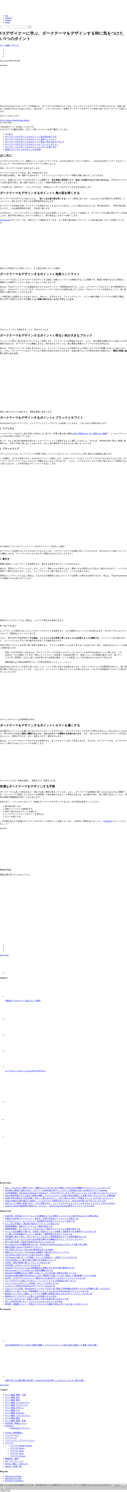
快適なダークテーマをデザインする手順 (23, 149)
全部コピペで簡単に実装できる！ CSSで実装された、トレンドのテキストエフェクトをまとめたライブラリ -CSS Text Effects (60, 1203)
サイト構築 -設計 (12, 1397)
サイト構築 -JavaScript (14, 1413)
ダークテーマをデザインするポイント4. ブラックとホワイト (32, 144)
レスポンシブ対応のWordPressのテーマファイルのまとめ (30, 1286)
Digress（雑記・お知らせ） (17, 1464)
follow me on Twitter (13, 1476)
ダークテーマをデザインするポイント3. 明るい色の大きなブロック (34, 142)
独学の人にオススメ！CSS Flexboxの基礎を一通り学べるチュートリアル (37, 1252)
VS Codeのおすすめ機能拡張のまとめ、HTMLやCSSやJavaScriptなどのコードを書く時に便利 (46, 1244)
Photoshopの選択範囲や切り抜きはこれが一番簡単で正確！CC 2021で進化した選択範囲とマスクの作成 (50, 1276)
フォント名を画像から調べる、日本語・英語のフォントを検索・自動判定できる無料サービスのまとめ (50, 1231)
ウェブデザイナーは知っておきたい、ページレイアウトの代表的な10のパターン (40, 1281)
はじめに (9, 134)
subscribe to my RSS (13, 1478)
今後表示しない (119, 1485)
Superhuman (5, 220)
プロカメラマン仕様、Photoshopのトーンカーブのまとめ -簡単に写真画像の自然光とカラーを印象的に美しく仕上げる (57, 1288)
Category (8, 18)
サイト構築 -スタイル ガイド (17, 1415)
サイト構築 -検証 (12, 1418)
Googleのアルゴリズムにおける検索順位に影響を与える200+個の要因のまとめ (39, 1268)
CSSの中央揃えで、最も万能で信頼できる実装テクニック (30, 1260)
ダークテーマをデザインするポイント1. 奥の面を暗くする (31, 137)
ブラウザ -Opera (17, 1451)
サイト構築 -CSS (12, 1410)
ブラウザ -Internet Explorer (21, 1446)
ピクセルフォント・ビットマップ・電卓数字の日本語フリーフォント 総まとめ (40, 1221)
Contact (8, 20)
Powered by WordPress (14, 1481)
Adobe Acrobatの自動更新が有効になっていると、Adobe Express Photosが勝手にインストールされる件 (49, 1206)
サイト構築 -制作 (12, 1400)
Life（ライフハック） (14, 1461)
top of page (4, 955)
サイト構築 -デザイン (9, 45)
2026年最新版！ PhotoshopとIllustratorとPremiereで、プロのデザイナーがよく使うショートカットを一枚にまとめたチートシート (61, 1193)
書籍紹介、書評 (12, 1459)
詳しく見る (5, 1488)
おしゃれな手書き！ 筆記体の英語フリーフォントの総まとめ (32, 1224)
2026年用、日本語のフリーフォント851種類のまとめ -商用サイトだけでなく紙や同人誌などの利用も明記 (51, 1216)
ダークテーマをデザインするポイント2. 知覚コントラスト (31, 139)
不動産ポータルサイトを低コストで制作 (23, 1001)
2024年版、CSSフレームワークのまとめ (22, 1265)
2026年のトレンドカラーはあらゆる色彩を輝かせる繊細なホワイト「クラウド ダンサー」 (45, 1239)
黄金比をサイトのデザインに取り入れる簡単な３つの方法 (31, 1296)
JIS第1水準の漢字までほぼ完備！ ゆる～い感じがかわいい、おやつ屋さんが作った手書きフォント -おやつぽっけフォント (59, 1198)
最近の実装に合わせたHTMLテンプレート (23, 1247)
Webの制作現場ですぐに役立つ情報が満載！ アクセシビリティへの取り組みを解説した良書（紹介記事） (51, 1345)
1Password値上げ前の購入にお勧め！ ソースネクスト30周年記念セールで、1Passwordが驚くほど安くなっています (55, 1201)
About (7, 22)
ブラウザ (9, 1443)
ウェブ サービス (12, 1435)
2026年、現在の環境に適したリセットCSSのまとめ (27, 1263)
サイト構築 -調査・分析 (15, 1395)
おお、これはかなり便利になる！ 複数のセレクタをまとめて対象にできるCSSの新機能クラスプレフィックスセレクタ (57, 1188)
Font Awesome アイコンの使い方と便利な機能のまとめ (29, 1270)
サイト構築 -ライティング (16, 1405)
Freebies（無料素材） (14, 1433)
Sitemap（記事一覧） (14, 1466)
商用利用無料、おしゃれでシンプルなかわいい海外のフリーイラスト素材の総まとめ (42, 1229)
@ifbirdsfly (107, 821)
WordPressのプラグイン (20, 1428)
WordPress (9, 1426)
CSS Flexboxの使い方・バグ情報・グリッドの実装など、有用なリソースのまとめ (41, 1257)
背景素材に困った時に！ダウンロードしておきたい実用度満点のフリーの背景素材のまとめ (45, 1237)
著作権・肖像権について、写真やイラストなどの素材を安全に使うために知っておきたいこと (46, 1304)
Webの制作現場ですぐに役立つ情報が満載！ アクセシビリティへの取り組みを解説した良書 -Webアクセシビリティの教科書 (60, 1196)
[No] (11, 1488)
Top (6, 16)
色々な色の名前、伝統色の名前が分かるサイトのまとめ (30, 1242)
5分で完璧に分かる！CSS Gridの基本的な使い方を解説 (29, 1250)
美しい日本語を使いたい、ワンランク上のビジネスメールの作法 (34, 1301)
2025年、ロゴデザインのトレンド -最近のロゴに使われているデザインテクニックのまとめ (45, 1278)
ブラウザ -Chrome (17, 1456)
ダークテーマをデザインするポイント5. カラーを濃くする (31, 147)
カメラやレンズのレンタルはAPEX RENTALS (25, 1071)
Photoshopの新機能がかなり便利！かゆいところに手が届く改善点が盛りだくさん (41, 1273)
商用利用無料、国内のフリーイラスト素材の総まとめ (29, 1226)
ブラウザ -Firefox (17, 1448)
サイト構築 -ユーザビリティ (17, 1403)
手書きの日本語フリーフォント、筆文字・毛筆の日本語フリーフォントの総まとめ (41, 1218)
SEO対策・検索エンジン (16, 1423)
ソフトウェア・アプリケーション (20, 1440)
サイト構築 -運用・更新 (15, 1421)
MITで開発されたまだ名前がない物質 (90, 434)
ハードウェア (11, 1438)
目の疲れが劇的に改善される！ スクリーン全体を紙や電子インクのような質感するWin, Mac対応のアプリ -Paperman (56, 1190)
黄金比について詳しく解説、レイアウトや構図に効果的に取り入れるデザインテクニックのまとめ (48, 1294)
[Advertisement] (63, 85)
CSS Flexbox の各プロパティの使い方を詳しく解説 (27, 1255)
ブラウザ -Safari (17, 1453)
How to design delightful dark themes (14, 120)
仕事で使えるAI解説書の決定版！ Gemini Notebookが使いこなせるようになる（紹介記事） (45, 1380)
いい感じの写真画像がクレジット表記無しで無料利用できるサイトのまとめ (38, 1234)
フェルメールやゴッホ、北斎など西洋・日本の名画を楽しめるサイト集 (36, 1299)
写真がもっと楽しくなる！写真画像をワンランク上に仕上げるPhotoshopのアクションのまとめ (47, 1291)
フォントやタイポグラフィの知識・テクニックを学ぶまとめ (32, 1283)
